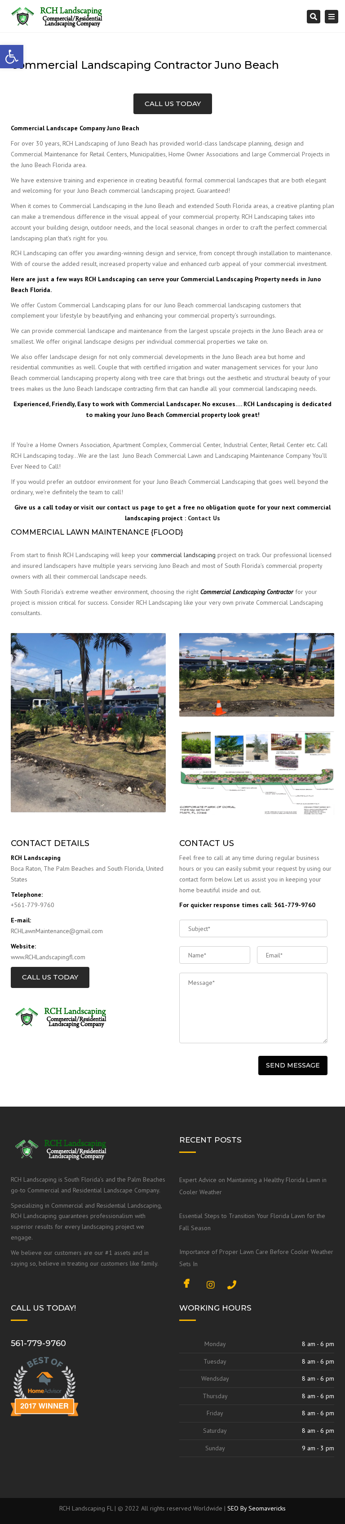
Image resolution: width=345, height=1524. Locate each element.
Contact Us (204, 518)
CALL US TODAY (173, 103)
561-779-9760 (38, 1343)
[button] (11, 56)
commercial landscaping (183, 555)
